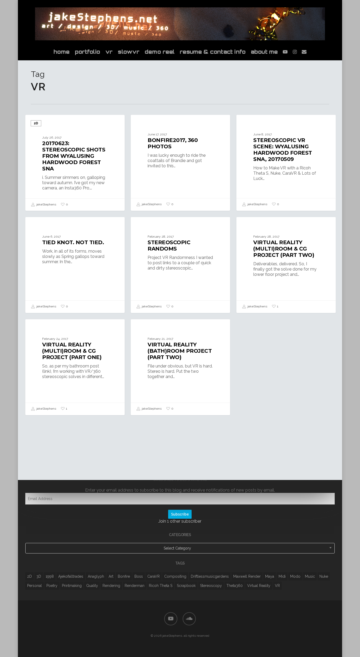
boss (138, 576)
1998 (50, 576)
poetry (51, 586)
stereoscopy (211, 586)
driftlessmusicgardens (210, 576)
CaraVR (153, 576)
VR (277, 586)
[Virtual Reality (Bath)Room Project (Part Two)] (180, 367)
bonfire (124, 576)
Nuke (323, 576)
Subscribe (180, 514)
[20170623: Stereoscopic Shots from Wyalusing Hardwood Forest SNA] (75, 163)
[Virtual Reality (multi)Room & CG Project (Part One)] (75, 367)
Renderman (134, 586)
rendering (111, 586)
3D (38, 576)
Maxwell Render (247, 576)
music (310, 576)
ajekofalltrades (70, 576)
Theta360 (234, 586)
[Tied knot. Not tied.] (75, 265)
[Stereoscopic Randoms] (180, 265)
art (111, 576)
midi (282, 576)
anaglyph (96, 576)
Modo (295, 576)
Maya (269, 576)
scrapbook (186, 586)
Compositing (175, 576)
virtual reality (258, 586)
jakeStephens (46, 204)
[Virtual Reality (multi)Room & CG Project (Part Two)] (286, 265)
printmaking (72, 586)
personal (34, 586)
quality (92, 586)
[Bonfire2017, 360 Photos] (180, 162)
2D (36, 123)
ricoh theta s (160, 586)
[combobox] (179, 548)
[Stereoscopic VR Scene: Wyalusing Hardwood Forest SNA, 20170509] (286, 162)
